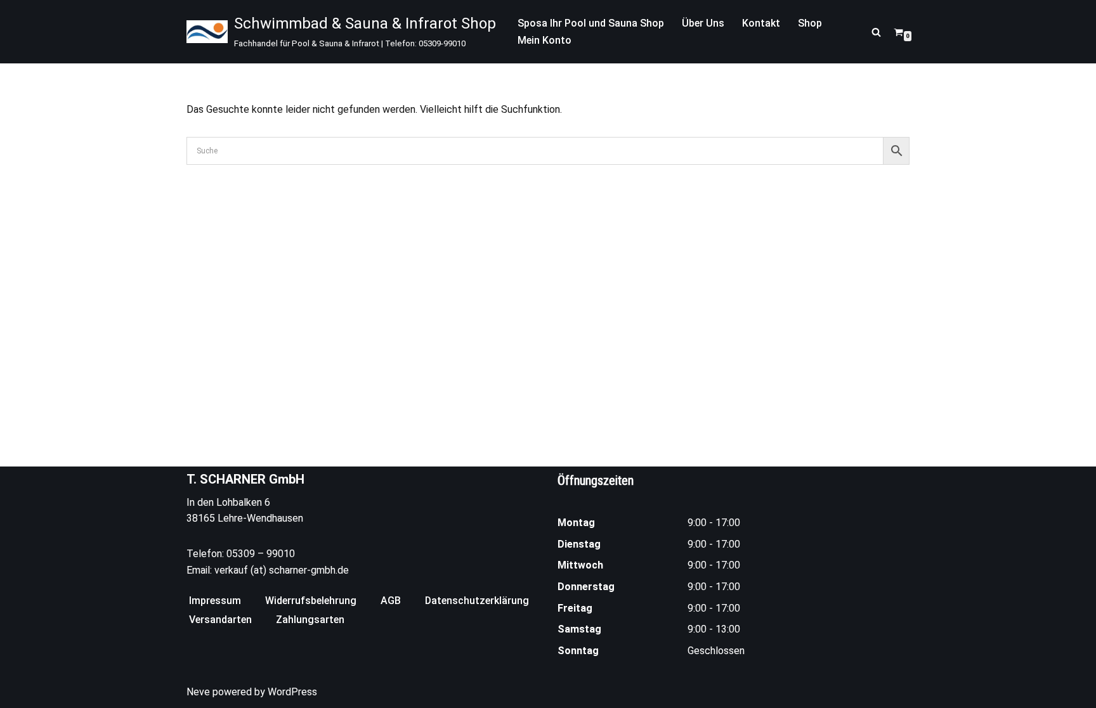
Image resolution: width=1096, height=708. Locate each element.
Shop (810, 23)
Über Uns (703, 23)
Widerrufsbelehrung (310, 601)
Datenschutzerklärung (477, 601)
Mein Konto (544, 40)
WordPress (292, 692)
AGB (391, 601)
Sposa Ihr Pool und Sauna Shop (591, 23)
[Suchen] (876, 32)
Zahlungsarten (310, 620)
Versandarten (220, 620)
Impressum (215, 601)
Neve (198, 692)
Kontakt (761, 23)
